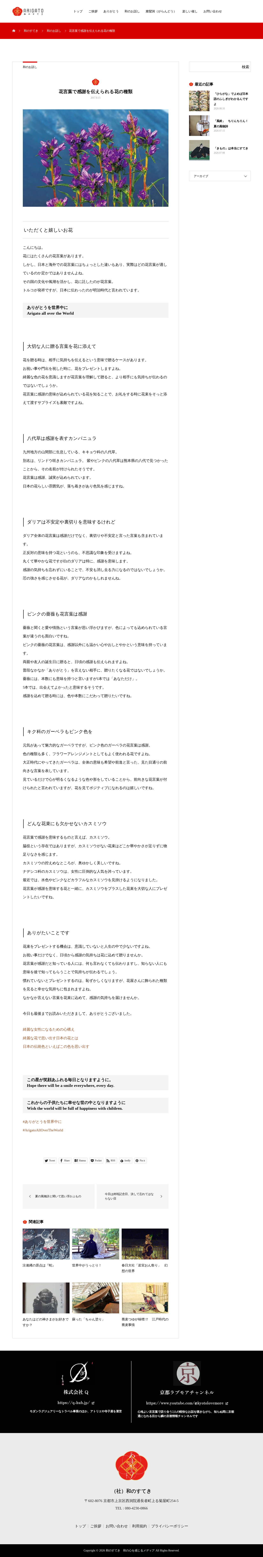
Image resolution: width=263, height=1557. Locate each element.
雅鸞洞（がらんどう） (161, 11)
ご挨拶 (93, 11)
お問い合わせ (212, 11)
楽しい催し (190, 11)
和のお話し (132, 11)
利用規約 (139, 1526)
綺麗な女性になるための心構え (49, 1029)
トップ (78, 11)
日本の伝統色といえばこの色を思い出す (56, 1046)
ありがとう (111, 11)
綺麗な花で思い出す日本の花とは (51, 1038)
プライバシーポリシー (169, 1526)
